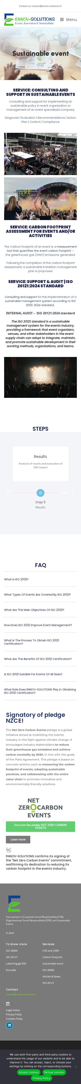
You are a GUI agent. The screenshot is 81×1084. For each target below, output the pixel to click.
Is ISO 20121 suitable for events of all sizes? (33, 674)
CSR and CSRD (50, 950)
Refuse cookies (54, 1072)
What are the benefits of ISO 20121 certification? (38, 659)
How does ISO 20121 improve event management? (38, 625)
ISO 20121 (11, 957)
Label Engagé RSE (16, 963)
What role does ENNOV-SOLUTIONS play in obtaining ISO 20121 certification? (40, 691)
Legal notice (13, 1010)
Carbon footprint (52, 957)
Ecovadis (11, 970)
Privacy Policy (14, 1014)
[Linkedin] (9, 1025)
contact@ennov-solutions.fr (21, 994)
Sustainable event (52, 963)
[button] (7, 493)
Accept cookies (29, 1072)
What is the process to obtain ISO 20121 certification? (31, 642)
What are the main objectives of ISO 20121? (34, 610)
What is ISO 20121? (16, 579)
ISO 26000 (11, 950)
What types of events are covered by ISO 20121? (37, 595)
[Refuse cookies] (76, 1067)
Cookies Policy (14, 1018)
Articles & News (51, 976)
